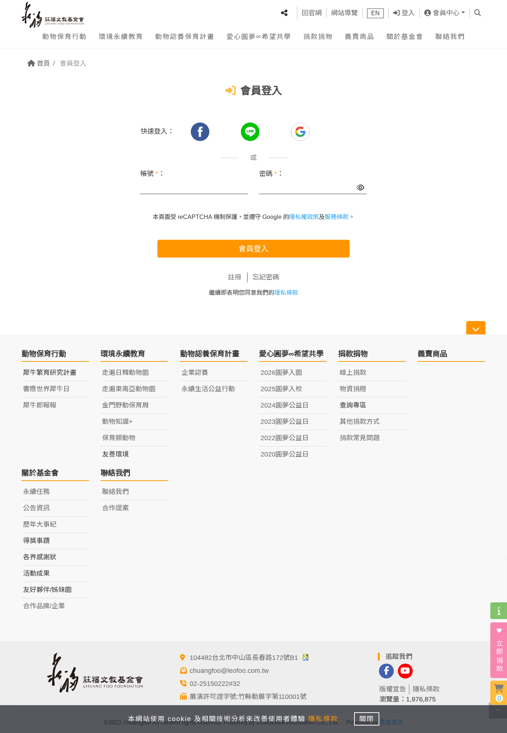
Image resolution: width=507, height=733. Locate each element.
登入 (407, 13)
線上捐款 (353, 372)
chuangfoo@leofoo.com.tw (229, 670)
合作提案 (115, 508)
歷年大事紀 (39, 524)
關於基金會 (404, 36)
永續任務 (36, 491)
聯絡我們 (450, 36)
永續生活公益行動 (208, 389)
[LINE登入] (251, 131)
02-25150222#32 (215, 683)
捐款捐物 (318, 36)
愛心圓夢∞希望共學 (258, 36)
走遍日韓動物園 (125, 372)
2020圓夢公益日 (285, 454)
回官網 (312, 13)
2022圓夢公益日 (285, 438)
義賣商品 (359, 36)
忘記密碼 (265, 277)
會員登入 (253, 249)
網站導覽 (344, 13)
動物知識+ (117, 421)
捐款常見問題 (360, 438)
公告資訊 (36, 508)
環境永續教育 (121, 36)
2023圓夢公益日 (285, 421)
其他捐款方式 (360, 421)
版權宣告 (392, 689)
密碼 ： (271, 173)
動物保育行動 (64, 36)
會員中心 (445, 13)
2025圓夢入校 (281, 389)
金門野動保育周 (125, 405)
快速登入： (157, 131)
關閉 (366, 719)
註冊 (234, 277)
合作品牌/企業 (44, 606)
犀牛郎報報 (39, 405)
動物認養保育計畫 (185, 36)
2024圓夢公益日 (285, 405)
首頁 (42, 63)
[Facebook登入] (201, 131)
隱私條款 (286, 292)
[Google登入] (300, 131)
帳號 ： (152, 173)
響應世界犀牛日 (46, 389)
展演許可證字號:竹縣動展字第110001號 (248, 696)
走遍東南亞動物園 (129, 389)
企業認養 (194, 372)
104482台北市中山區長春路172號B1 (245, 657)
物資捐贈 (353, 389)
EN (375, 13)
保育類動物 (118, 438)
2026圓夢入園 (281, 372)
